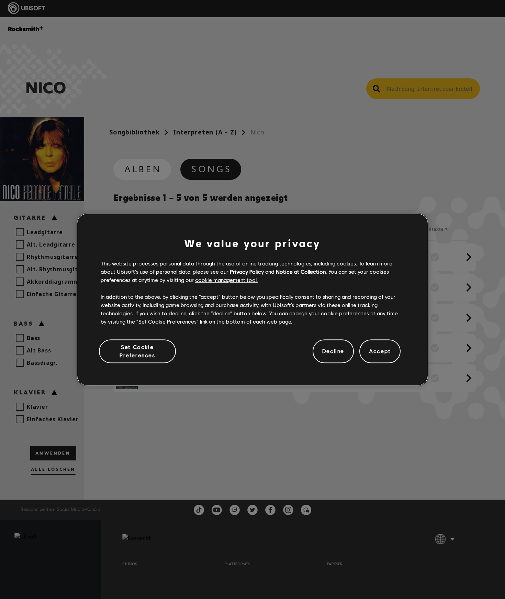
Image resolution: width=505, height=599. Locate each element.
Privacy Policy (247, 271)
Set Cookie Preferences (137, 351)
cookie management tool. (226, 280)
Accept (380, 351)
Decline (333, 351)
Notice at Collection (301, 271)
